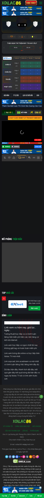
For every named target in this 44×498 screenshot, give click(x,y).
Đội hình (6, 95)
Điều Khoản (36, 426)
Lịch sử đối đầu (28, 95)
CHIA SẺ (38, 147)
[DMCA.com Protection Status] (22, 461)
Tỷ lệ (30, 495)
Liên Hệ (25, 431)
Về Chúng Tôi (8, 426)
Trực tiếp (4, 495)
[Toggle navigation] (40, 3)
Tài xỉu (31, 58)
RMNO (7, 147)
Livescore (22, 495)
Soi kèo (13, 495)
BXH (38, 95)
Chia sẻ (38, 112)
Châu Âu (24, 58)
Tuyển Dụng (34, 431)
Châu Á (17, 58)
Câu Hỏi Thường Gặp (12, 431)
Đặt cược (34, 308)
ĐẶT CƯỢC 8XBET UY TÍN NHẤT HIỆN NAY (25, 118)
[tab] (8, 112)
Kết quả (40, 495)
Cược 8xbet (31, 2)
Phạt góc (37, 58)
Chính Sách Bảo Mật (22, 426)
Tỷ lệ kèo (16, 95)
